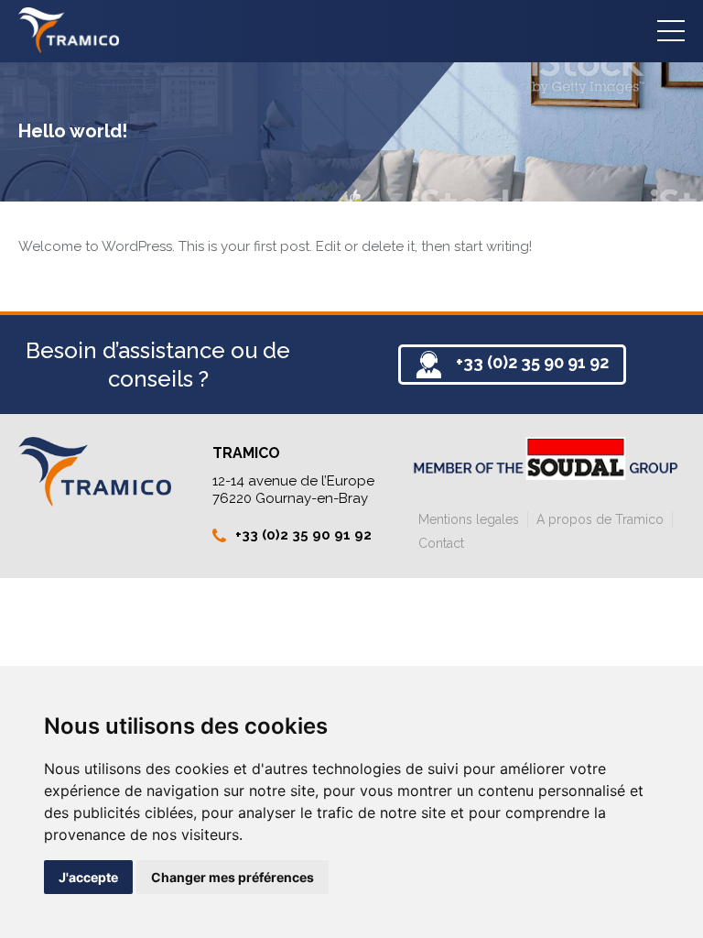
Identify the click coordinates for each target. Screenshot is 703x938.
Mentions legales (468, 519)
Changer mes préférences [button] (232, 877)
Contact (441, 543)
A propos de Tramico (600, 519)
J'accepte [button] (88, 877)
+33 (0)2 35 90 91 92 (532, 362)
